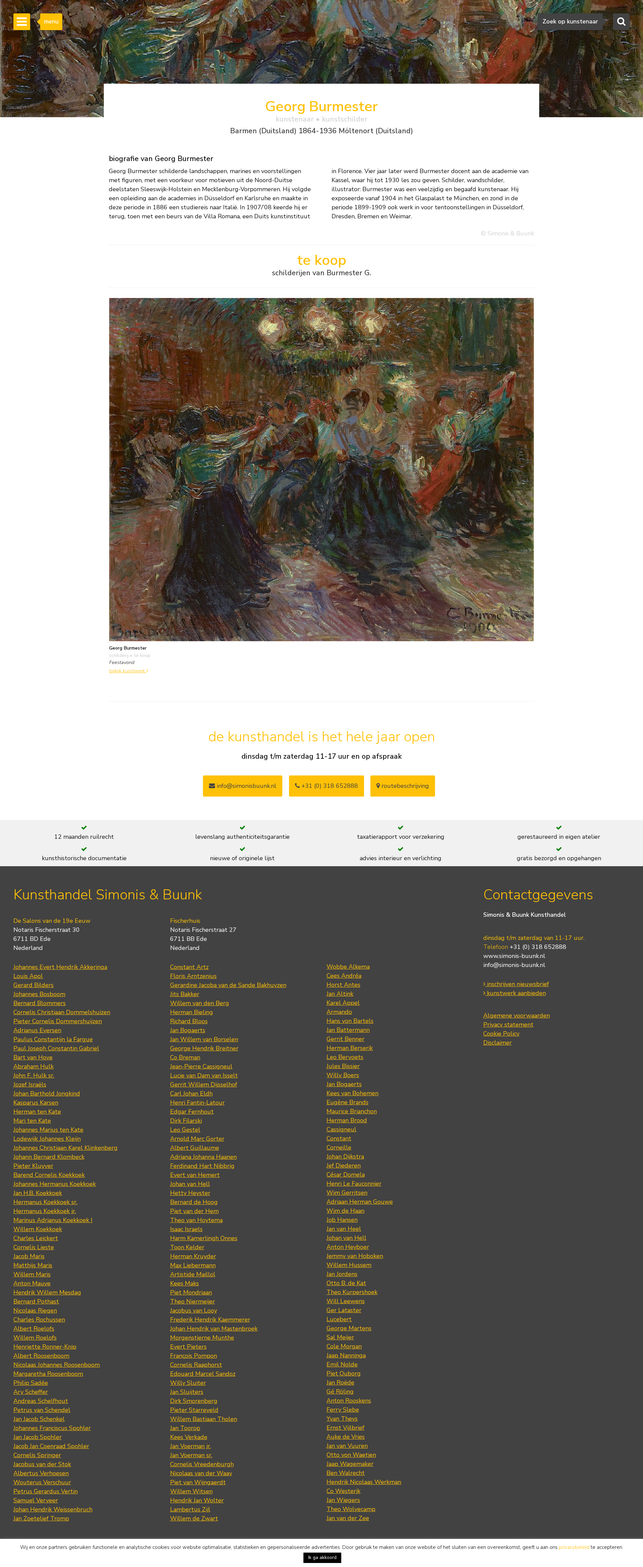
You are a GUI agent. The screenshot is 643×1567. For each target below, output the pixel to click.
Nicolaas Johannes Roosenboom (56, 1365)
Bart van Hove (33, 1057)
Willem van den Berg (199, 1003)
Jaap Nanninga (346, 1355)
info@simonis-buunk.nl (514, 965)
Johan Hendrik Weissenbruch (52, 1509)
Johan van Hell (190, 1184)
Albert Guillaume (194, 1148)
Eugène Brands (347, 1102)
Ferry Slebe (343, 1410)
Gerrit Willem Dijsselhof (203, 1084)
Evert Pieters (188, 1347)
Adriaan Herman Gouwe (360, 1202)
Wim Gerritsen (347, 1193)
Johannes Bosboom (39, 994)
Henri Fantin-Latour (197, 1103)
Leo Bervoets (345, 1057)
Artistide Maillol (192, 1274)
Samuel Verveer (35, 1500)
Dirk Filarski (186, 1121)
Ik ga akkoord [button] (322, 1557)
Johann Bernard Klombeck (48, 1157)
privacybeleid (574, 1547)
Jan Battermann (348, 1030)
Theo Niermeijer (192, 1301)
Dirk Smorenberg (193, 1401)
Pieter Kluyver (33, 1166)
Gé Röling (340, 1392)
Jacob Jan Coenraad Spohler (51, 1446)
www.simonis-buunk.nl (514, 956)
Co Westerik (343, 1491)
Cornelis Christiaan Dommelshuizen (61, 1012)
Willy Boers (343, 1075)
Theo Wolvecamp (351, 1509)
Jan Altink (340, 994)
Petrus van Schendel (41, 1410)
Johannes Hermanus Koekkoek (54, 1184)
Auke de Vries (346, 1437)
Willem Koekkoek (37, 1229)
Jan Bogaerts (187, 1030)
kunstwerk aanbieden (515, 993)
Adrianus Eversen (37, 1030)
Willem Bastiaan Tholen (203, 1419)
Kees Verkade (188, 1437)
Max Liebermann (193, 1265)
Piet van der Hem (194, 1211)
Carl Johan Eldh (191, 1094)
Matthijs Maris (32, 1265)
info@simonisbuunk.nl (245, 786)
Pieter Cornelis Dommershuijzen (57, 1021)
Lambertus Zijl (190, 1509)
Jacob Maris (29, 1256)
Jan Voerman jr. (190, 1446)
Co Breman (185, 1057)
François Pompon (193, 1356)
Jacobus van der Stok (42, 1464)
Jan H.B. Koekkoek (37, 1193)
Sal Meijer (340, 1337)
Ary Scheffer (30, 1392)
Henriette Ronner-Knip (44, 1347)
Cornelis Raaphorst (196, 1365)
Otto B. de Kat (346, 1283)
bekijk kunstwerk (127, 670)
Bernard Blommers (39, 1003)
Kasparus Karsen (35, 1103)
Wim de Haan (345, 1211)
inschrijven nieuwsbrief (517, 984)
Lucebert (339, 1319)
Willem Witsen (191, 1491)
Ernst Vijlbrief (345, 1428)
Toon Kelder (187, 1247)
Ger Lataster (344, 1310)
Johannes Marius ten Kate (48, 1130)
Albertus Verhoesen (41, 1473)
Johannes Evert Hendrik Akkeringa (60, 967)
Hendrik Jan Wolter (197, 1500)
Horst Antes (343, 985)
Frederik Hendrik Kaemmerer (210, 1320)
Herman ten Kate (37, 1112)
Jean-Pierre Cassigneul (201, 1066)
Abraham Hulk (33, 1066)
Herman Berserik (350, 1048)
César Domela (346, 1175)
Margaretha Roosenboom (48, 1374)
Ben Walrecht (346, 1473)
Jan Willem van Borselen (204, 1039)
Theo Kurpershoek (352, 1292)
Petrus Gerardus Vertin (45, 1491)
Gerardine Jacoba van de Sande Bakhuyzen (228, 985)
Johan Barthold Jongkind (46, 1094)
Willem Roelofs (35, 1338)
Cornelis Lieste (33, 1247)
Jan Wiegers (343, 1500)
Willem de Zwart (194, 1518)
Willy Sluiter (188, 1383)
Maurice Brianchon (352, 1111)
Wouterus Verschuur (42, 1482)
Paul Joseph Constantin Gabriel (56, 1048)
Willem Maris (32, 1274)
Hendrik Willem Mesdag (47, 1292)
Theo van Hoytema (196, 1220)
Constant (339, 1138)
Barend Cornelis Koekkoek (49, 1175)
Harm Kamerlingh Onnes (203, 1238)
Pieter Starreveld (194, 1410)
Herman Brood (347, 1120)
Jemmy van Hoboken (355, 1256)
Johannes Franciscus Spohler (52, 1428)
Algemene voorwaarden (516, 1016)
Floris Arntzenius (193, 976)
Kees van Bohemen (352, 1093)
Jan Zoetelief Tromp (41, 1518)
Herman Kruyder (193, 1256)
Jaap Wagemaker (350, 1464)
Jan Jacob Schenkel (39, 1419)
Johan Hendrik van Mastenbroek (214, 1329)
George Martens (349, 1328)
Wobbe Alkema (348, 967)
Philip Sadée (30, 1383)
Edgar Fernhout (192, 1112)
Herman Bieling (191, 1012)
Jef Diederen (344, 1166)
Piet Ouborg (344, 1373)
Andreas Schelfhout (40, 1401)
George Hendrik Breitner (204, 1048)
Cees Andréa (344, 976)
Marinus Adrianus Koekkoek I (52, 1220)
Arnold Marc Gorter (197, 1139)
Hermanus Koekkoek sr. (45, 1202)
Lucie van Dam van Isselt (204, 1075)
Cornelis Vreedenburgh (202, 1464)
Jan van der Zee (348, 1518)
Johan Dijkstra (345, 1156)
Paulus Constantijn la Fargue (53, 1039)
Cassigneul (341, 1129)
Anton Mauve (32, 1283)
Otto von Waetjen (351, 1455)
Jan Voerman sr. (191, 1455)
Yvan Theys (342, 1419)
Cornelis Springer (37, 1455)
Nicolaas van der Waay (201, 1473)
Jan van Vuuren (347, 1446)
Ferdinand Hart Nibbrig (202, 1166)
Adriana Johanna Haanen (203, 1157)
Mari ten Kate (32, 1121)
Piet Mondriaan (191, 1292)
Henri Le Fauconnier (354, 1184)
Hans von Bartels (350, 1021)
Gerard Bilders (33, 985)
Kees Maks (184, 1283)
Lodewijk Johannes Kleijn (47, 1139)
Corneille (339, 1147)
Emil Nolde (342, 1364)
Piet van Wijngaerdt (198, 1482)
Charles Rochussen (39, 1320)
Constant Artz (189, 967)
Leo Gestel (185, 1130)
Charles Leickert (35, 1238)
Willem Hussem (349, 1265)
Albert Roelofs (33, 1329)
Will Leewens (346, 1301)
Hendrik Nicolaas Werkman (364, 1482)
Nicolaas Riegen (35, 1311)
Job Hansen (342, 1220)
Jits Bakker (184, 994)
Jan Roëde (340, 1382)
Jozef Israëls (29, 1084)
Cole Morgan (344, 1346)
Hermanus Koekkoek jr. (44, 1211)
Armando (339, 1012)
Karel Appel (343, 1003)
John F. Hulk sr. (33, 1075)
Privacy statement (508, 1025)
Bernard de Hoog (194, 1202)
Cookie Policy (501, 1034)
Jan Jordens (342, 1274)
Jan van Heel (344, 1229)
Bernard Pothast (36, 1301)
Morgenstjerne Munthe (202, 1338)
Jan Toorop (185, 1428)
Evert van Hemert (195, 1175)
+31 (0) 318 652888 (329, 786)
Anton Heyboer (348, 1247)
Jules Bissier (343, 1066)
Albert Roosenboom (41, 1356)
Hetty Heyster (190, 1193)
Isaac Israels (186, 1229)
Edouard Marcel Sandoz (202, 1374)
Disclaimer (497, 1043)
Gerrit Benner (345, 1039)
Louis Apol (28, 976)
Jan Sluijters (186, 1392)
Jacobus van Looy (193, 1311)
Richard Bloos (189, 1021)
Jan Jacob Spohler (37, 1437)
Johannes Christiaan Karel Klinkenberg (65, 1148)
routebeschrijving (404, 786)
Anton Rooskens (349, 1401)
